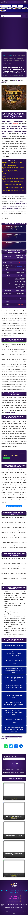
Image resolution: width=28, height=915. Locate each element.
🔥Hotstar (3, 10)
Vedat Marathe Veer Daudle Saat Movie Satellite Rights (13, 182)
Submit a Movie (14, 900)
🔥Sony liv (20, 6)
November (4, 82)
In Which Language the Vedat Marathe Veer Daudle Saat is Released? (14, 678)
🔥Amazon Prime (18, 8)
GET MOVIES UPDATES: (9, 756)
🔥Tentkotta (3, 6)
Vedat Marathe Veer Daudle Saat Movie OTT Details (14, 168)
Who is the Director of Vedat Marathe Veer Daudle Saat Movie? (14, 712)
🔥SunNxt (14, 6)
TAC (16, 892)
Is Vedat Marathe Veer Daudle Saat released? (14, 646)
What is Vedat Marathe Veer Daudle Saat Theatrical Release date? (14, 670)
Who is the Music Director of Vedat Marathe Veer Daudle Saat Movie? (14, 704)
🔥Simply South (4, 8)
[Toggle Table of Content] (23, 160)
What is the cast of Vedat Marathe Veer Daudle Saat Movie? (14, 687)
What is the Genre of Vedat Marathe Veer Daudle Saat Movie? (14, 695)
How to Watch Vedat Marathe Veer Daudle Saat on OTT (13, 191)
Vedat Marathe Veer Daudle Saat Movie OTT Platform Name (14, 179)
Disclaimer (18, 891)
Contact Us (4, 891)
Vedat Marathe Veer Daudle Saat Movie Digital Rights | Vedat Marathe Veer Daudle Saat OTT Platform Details (13, 164)
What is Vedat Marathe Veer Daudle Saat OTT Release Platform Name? (14, 653)
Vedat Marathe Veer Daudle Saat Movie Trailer (15, 188)
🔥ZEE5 (9, 6)
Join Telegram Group (14, 506)
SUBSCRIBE (14, 764)
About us (11, 891)
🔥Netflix (11, 8)
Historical (16, 80)
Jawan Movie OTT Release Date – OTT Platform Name (14, 455)
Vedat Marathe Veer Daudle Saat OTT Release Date (14, 185)
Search (24, 16)
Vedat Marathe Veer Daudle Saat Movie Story (13, 172)
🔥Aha (25, 8)
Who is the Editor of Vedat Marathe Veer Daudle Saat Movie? (14, 720)
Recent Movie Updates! (14, 779)
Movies (9, 56)
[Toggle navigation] (25, 2)
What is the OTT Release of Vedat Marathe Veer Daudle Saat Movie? (14, 662)
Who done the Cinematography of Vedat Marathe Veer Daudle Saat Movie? (14, 729)
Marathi (21, 80)
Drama (11, 80)
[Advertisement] (14, 33)
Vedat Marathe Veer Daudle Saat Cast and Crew (14, 175)
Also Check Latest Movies (13, 170)
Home (4, 56)
